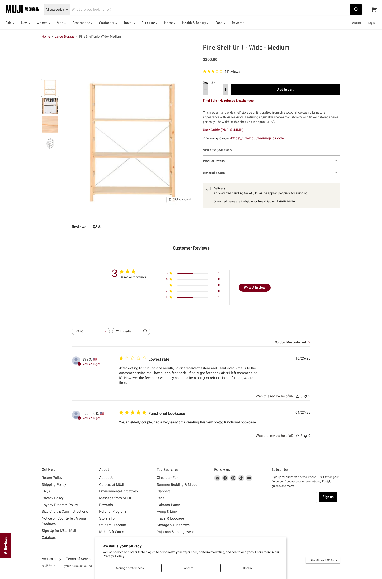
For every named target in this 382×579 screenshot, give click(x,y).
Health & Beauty (194, 23)
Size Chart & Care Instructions (65, 511)
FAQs (46, 491)
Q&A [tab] (97, 226)
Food (219, 23)
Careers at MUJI (111, 484)
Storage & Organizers (173, 525)
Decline (248, 568)
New (25, 23)
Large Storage (64, 36)
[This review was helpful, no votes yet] (297, 396)
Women (42, 23)
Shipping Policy (54, 484)
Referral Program (112, 511)
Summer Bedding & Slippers (178, 484)
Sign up (328, 497)
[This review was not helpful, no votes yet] (305, 436)
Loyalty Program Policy (60, 505)
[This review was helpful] (297, 436)
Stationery (107, 23)
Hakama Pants (168, 505)
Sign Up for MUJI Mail (59, 531)
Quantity (209, 82)
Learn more (286, 201)
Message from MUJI (115, 498)
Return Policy (52, 478)
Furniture (149, 23)
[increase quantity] (225, 89)
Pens (160, 498)
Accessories (82, 23)
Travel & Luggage (170, 518)
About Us (106, 478)
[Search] (356, 9)
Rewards (238, 23)
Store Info (107, 518)
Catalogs (49, 537)
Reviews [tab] (79, 226)
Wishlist (356, 23)
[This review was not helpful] (305, 396)
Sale (9, 23)
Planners (163, 491)
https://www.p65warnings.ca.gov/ (258, 138)
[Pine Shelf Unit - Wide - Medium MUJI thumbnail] (50, 88)
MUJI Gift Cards (111, 532)
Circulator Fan (168, 478)
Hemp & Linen (168, 511)
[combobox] (91, 331)
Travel (128, 23)
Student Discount (112, 525)
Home (169, 23)
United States (321, 560)
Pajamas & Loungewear (175, 532)
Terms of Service (79, 559)
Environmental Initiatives (118, 491)
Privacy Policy (53, 498)
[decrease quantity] (205, 89)
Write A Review (254, 287)
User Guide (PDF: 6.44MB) (223, 130)
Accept (188, 568)
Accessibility (51, 559)
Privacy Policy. (114, 556)
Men (60, 23)
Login (371, 23)
